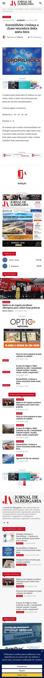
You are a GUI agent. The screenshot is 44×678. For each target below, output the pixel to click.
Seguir (39, 266)
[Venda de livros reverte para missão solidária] (8, 563)
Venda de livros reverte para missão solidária (28, 560)
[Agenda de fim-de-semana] (8, 459)
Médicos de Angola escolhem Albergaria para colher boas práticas (21, 306)
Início (4, 9)
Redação (20, 37)
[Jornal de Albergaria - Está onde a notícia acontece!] (22, 3)
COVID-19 (20, 543)
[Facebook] (4, 523)
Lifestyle (19, 455)
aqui (27, 140)
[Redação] (4, 37)
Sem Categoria (21, 565)
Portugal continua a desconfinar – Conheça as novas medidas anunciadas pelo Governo (27, 537)
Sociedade (6, 302)
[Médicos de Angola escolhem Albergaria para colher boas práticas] (22, 289)
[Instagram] (7, 523)
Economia (11, 9)
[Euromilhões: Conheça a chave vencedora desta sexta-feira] (8, 382)
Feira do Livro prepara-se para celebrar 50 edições (29, 355)
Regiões (5, 360)
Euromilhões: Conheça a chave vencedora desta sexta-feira (28, 381)
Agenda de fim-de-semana (27, 458)
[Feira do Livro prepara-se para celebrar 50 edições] (8, 357)
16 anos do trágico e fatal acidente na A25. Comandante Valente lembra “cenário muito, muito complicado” (29, 369)
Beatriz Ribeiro (7, 311)
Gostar (39, 260)
